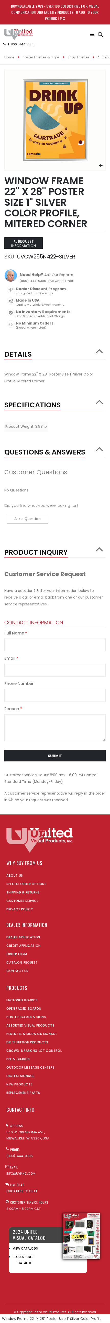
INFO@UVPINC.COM (20, 1173)
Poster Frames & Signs (41, 57)
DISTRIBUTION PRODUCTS (27, 1042)
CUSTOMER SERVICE (22, 901)
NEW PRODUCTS (19, 1084)
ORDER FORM (16, 954)
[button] (100, 165)
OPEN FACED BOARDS (23, 1008)
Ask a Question (27, 518)
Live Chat (55, 281)
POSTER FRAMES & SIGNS (26, 1017)
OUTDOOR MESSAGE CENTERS (30, 1067)
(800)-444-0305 (33, 281)
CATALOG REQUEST (22, 962)
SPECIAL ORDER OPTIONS (26, 884)
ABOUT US (14, 875)
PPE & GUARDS (18, 1059)
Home (9, 57)
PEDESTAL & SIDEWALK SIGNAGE (31, 1034)
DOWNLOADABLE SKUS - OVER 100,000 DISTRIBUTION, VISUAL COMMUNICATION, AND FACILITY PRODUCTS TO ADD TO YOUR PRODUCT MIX (55, 12)
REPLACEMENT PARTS (23, 1093)
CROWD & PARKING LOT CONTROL (34, 1050)
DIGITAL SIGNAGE (20, 1076)
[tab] (55, 351)
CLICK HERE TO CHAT (21, 1191)
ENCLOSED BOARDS (22, 1000)
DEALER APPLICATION (23, 937)
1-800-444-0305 (22, 44)
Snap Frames (79, 57)
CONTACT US (17, 971)
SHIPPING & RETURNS (23, 892)
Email (69, 281)
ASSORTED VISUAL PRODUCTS (30, 1025)
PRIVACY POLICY (19, 909)
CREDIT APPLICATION (23, 945)
